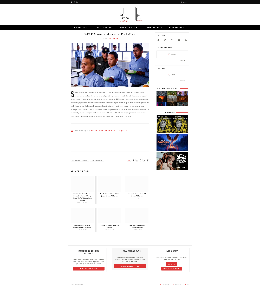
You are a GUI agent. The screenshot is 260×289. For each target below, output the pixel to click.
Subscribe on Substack (88, 268)
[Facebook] (133, 160)
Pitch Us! (171, 264)
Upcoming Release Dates (130, 266)
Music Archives (176, 28)
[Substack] (179, 40)
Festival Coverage (104, 28)
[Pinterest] (140, 160)
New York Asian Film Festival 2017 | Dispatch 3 (109, 130)
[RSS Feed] (186, 40)
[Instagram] (165, 40)
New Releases (80, 28)
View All (183, 60)
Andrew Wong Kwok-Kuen (80, 160)
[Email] (143, 160)
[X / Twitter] (158, 40)
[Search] (181, 2)
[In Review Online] (130, 15)
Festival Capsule (97, 160)
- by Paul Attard (114, 39)
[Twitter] (136, 160)
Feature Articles (153, 28)
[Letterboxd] (172, 40)
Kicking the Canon (129, 28)
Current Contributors (172, 268)
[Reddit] (147, 160)
